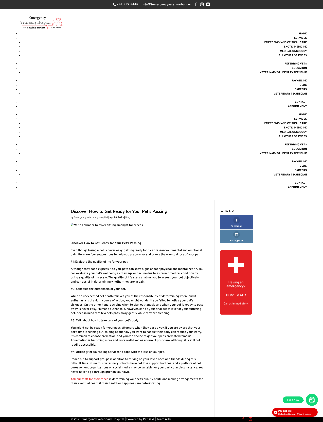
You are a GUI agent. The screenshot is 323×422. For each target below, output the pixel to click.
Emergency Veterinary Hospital (91, 217)
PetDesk (149, 419)
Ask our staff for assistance (89, 379)
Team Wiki (164, 419)
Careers (301, 89)
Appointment (297, 106)
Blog (303, 85)
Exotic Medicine (295, 47)
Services (300, 38)
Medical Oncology (293, 51)
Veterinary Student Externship (283, 72)
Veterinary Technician (290, 94)
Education (299, 68)
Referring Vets (295, 63)
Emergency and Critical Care (285, 42)
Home (303, 33)
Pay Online (299, 80)
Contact (301, 102)
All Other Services (293, 55)
